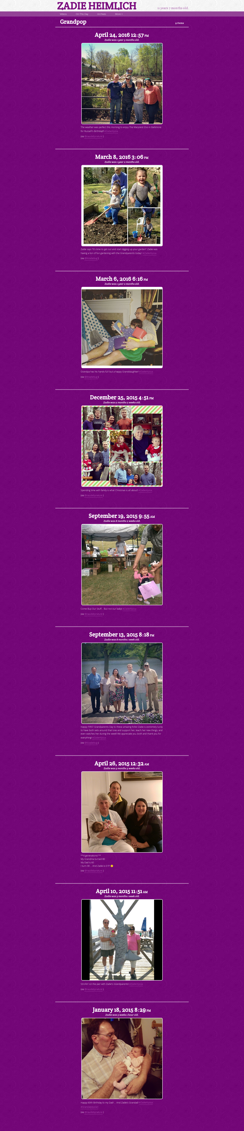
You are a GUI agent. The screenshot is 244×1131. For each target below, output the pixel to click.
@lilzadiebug (91, 258)
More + (119, 13)
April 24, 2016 (122, 34)
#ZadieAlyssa (111, 131)
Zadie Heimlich (96, 6)
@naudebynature (93, 136)
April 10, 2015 (122, 891)
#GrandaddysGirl (89, 1106)
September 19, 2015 (122, 516)
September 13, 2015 (121, 634)
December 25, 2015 (122, 397)
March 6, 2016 (122, 278)
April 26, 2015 (122, 763)
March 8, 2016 (121, 156)
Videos (63, 13)
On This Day (82, 13)
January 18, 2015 (122, 1009)
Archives (101, 13)
